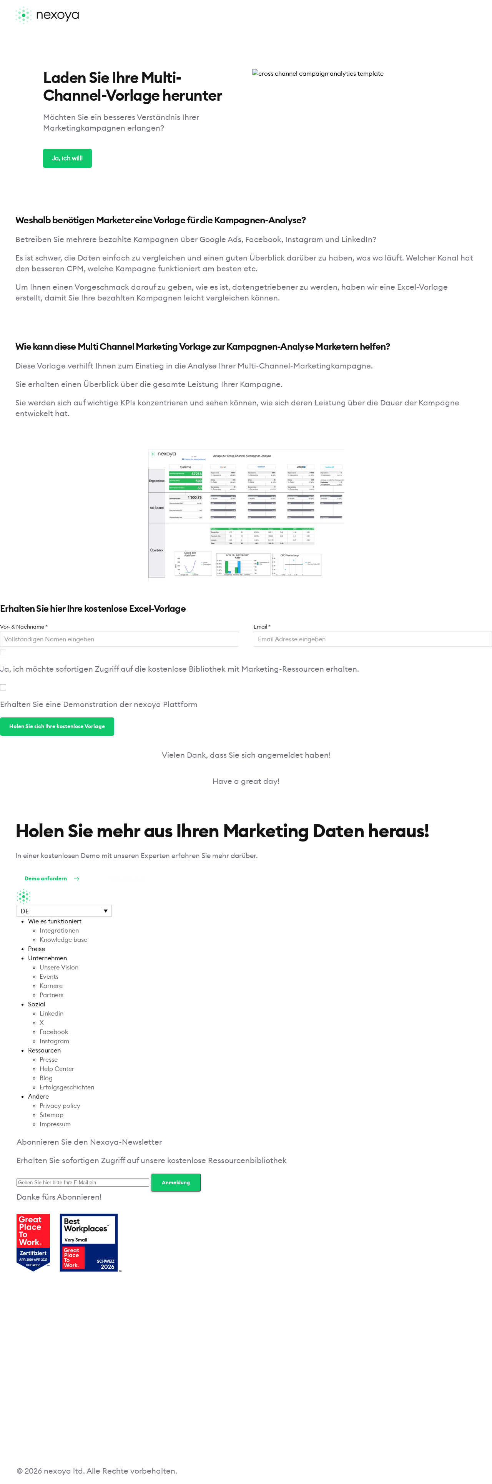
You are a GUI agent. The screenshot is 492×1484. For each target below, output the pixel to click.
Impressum (55, 1124)
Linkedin (51, 1013)
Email (262, 626)
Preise (36, 949)
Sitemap (51, 1115)
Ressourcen (44, 1050)
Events (49, 977)
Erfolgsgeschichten (67, 1087)
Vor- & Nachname (24, 626)
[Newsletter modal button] (354, 1243)
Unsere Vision (59, 967)
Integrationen (59, 930)
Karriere (51, 986)
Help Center (57, 1069)
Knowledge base (63, 940)
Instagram (54, 1041)
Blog (46, 1078)
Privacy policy (60, 1106)
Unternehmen (47, 958)
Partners (51, 995)
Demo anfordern (46, 878)
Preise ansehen (124, 878)
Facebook (54, 1032)
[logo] (47, 15)
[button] (64, 911)
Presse (49, 1060)
